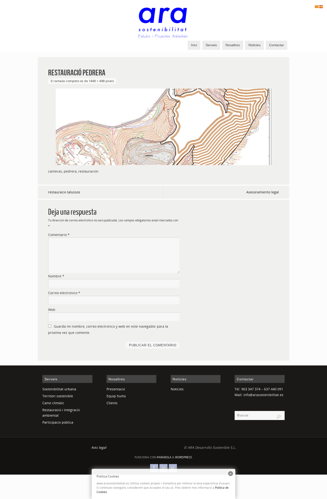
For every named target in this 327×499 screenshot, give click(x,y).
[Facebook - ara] (154, 468)
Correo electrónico (64, 293)
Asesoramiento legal (262, 192)
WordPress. (184, 457)
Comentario (59, 234)
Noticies (177, 389)
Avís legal (98, 447)
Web (51, 309)
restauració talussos (64, 192)
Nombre (56, 276)
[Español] (321, 6)
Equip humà (116, 396)
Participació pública (57, 422)
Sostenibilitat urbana (59, 389)
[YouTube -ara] (173, 468)
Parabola (164, 457)
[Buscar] (278, 416)
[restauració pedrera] (163, 127)
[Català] (317, 6)
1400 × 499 (97, 81)
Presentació (116, 389)
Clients (112, 403)
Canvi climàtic (53, 403)
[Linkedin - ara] (163, 468)
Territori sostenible (57, 396)
